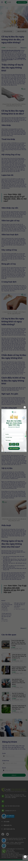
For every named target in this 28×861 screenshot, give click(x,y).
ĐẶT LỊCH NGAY (14, 448)
